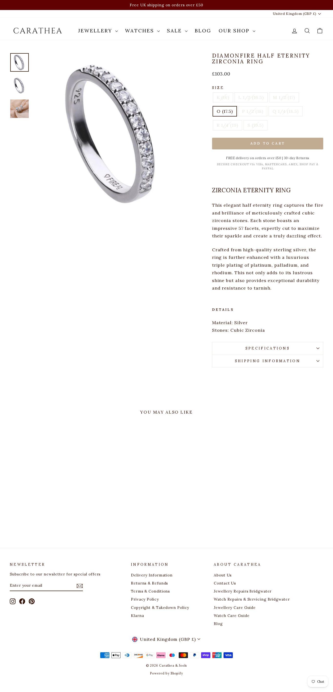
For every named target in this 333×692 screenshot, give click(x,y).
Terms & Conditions (150, 591)
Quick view (47, 495)
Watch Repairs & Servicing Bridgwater (252, 599)
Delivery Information (152, 575)
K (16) (223, 97)
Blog (203, 31)
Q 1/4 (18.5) (286, 111)
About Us (223, 575)
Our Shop (235, 31)
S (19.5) (255, 125)
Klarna (137, 615)
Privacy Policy (145, 599)
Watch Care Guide (231, 615)
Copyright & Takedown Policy (160, 607)
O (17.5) (225, 111)
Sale (175, 31)
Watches (140, 31)
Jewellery (96, 31)
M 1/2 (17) (284, 97)
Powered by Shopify (166, 673)
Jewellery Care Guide (235, 607)
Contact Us (225, 583)
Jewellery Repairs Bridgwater (243, 591)
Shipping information (267, 361)
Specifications (267, 348)
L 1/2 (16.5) (251, 97)
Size (218, 88)
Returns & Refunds (149, 583)
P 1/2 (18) (252, 111)
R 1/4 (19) (227, 125)
